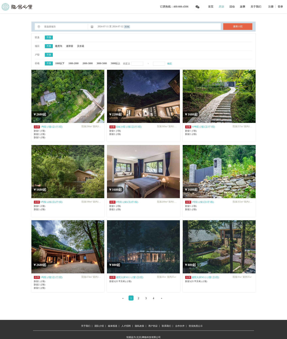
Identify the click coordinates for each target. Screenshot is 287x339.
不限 (49, 37)
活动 (232, 6)
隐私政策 (139, 326)
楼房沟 (58, 46)
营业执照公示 (196, 326)
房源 (221, 6)
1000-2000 (73, 63)
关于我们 (256, 6)
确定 (169, 63)
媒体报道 (112, 326)
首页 (210, 6)
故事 (242, 6)
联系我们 (166, 326)
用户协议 (153, 326)
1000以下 (59, 63)
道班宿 (69, 46)
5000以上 (115, 63)
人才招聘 (126, 326)
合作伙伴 (180, 326)
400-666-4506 (180, 6)
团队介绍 (99, 326)
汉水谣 (80, 46)
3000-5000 (102, 63)
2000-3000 (88, 63)
